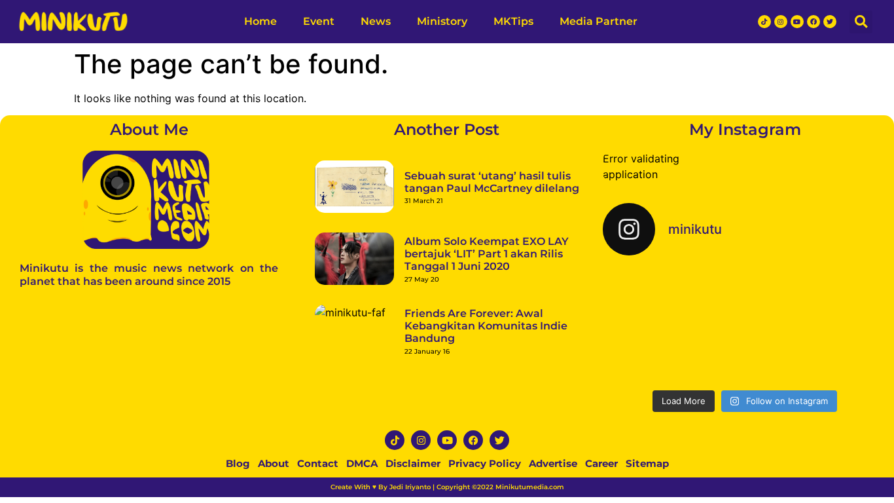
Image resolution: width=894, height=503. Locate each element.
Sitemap (647, 463)
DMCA (362, 463)
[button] (860, 21)
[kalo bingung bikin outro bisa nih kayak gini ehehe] (745, 353)
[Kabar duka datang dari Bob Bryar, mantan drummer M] (648, 353)
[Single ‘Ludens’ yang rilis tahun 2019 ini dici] (745, 296)
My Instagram (745, 129)
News (376, 21)
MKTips (513, 21)
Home (260, 21)
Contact (317, 463)
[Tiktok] (764, 21)
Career (601, 463)
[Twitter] (829, 21)
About (273, 463)
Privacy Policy (484, 463)
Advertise (553, 463)
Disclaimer (412, 463)
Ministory (442, 21)
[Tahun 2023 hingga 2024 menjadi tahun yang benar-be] (841, 353)
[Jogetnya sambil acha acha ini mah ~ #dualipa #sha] (648, 296)
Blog (238, 463)
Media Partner (598, 21)
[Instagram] (780, 21)
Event (318, 21)
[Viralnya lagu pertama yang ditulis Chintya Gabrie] (841, 296)
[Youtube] (797, 21)
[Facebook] (813, 21)
